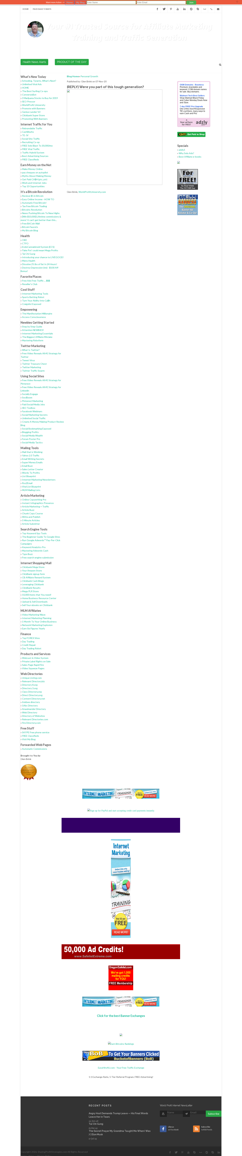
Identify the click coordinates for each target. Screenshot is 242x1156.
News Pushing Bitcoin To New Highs (41, 213)
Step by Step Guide (32, 326)
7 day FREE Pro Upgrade (191, 106)
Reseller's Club (29, 284)
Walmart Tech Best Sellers (192, 95)
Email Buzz (27, 465)
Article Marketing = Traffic (35, 506)
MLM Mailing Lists (31, 490)
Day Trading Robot (31, 648)
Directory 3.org (30, 688)
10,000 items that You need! (36, 594)
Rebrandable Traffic (32, 128)
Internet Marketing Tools (35, 293)
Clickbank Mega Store (33, 567)
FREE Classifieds (30, 159)
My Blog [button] (80, 2)
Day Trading (28, 641)
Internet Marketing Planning (36, 618)
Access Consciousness (34, 317)
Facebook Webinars (32, 411)
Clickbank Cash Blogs (33, 580)
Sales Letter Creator (32, 469)
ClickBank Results (31, 587)
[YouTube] (177, 9)
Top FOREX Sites (31, 638)
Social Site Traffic (31, 138)
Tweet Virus (28, 360)
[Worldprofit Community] (191, 9)
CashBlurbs (28, 131)
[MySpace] (204, 9)
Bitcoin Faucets (30, 227)
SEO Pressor (28, 101)
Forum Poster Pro (31, 439)
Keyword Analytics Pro (34, 547)
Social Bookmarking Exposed (36, 428)
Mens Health (28, 260)
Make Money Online (32, 169)
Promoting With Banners (35, 118)
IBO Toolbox (28, 407)
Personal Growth (89, 76)
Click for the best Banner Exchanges (121, 1016)
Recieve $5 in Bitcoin (32, 195)
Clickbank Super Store (33, 115)
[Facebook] (157, 9)
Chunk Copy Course (32, 513)
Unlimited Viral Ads (32, 84)
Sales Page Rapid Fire (33, 664)
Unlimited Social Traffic (34, 418)
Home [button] (70, 2)
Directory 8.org (30, 684)
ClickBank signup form (33, 574)
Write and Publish (31, 516)
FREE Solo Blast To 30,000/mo (37, 145)
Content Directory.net (33, 698)
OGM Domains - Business (192, 85)
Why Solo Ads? (186, 153)
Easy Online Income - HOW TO (38, 199)
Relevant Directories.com (35, 719)
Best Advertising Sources (35, 156)
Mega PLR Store (30, 591)
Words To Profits (31, 472)
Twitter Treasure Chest (34, 363)
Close (237, 2)
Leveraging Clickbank (33, 584)
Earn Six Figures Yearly (33, 628)
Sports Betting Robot (33, 297)
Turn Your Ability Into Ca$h (36, 300)
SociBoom (27, 397)
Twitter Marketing (31, 367)
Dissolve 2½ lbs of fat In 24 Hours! (39, 264)
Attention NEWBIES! (33, 330)
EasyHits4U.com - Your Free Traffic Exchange (121, 1067)
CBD (24, 240)
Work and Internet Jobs (34, 182)
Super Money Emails (32, 462)
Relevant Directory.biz (33, 681)
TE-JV (25, 135)
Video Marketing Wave (33, 614)
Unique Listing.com (32, 677)
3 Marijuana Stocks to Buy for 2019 (40, 98)
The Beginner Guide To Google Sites (41, 536)
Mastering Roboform (32, 340)
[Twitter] (164, 9)
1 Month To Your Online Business (39, 621)
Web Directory (29, 712)
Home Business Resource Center (39, 598)
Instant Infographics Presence (38, 503)
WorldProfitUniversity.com (92, 191)
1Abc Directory (30, 705)
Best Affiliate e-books (190, 156)
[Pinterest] (171, 9)
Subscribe (213, 1113)
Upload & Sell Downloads (35, 601)
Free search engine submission (38, 557)
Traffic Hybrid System (33, 152)
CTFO (25, 243)
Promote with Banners (33, 108)
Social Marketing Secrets (35, 414)
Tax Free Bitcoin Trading (34, 206)
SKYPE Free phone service (35, 732)
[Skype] (198, 9)
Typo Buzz (27, 554)
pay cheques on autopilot (35, 172)
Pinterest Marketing (32, 401)
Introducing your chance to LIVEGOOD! (43, 257)
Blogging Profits (30, 432)
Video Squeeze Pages (33, 668)
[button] (191, 2)
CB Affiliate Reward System (36, 577)
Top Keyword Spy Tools (34, 533)
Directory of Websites (33, 715)
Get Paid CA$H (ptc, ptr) (34, 179)
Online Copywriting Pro (34, 499)
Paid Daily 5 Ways (42, 9)
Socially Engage (30, 394)
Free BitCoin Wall (31, 223)
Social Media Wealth (32, 435)
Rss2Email (27, 483)
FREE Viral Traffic (31, 149)
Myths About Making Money (36, 176)
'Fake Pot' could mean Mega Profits (40, 250)
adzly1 (182, 149)
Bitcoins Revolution (32, 209)
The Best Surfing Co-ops (35, 91)
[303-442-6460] (211, 9)
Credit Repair (29, 645)
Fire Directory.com (31, 722)
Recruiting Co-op (31, 142)
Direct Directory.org (32, 695)
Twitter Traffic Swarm (33, 370)
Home (26, 9)
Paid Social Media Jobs (33, 404)
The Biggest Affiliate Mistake (37, 337)
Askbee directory (31, 702)
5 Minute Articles (31, 520)
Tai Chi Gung (28, 253)
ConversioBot (29, 94)
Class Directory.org (32, 691)
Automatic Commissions (34, 748)
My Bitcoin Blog (30, 230)
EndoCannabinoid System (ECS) (38, 246)
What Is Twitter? (31, 350)
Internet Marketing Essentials (37, 333)
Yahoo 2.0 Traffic (30, 455)
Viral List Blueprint (31, 486)
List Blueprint (29, 476)
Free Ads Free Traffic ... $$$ (36, 280)
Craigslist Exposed (31, 304)
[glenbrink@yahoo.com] (218, 9)
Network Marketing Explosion (37, 625)
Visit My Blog (29, 739)
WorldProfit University (33, 105)
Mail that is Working (32, 452)
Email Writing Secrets (33, 458)
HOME (25, 87)
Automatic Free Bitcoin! (34, 202)
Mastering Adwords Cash (35, 550)
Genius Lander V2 (31, 111)
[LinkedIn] (184, 9)
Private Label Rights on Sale (36, 661)
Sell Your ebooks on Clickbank (37, 605)
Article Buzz (28, 510)
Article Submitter (31, 523)
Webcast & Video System (35, 658)
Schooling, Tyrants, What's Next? (39, 80)
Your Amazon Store (32, 570)
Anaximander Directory (34, 709)
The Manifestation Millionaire (37, 313)
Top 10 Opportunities (33, 186)
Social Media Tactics (32, 442)
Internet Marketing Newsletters (38, 479)
